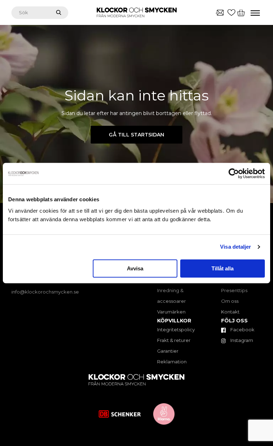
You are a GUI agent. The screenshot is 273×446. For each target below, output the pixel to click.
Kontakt (230, 312)
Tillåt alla (223, 268)
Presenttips (234, 290)
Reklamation (172, 361)
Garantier (167, 351)
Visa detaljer (235, 247)
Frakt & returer (174, 340)
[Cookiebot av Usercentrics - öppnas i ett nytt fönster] (234, 173)
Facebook (242, 329)
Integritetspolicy (176, 329)
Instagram (241, 340)
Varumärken (171, 312)
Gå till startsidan (136, 134)
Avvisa (135, 268)
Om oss (230, 301)
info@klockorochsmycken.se (45, 292)
